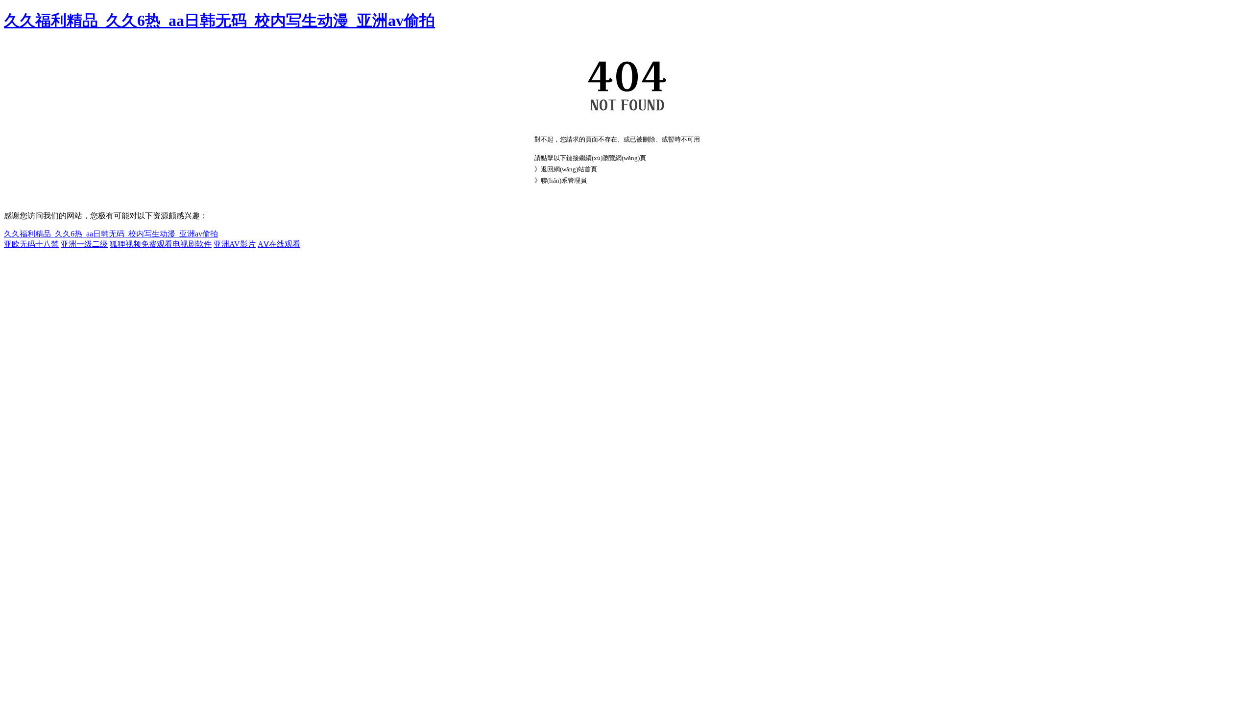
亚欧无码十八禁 (31, 244)
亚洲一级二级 (84, 244)
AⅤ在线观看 (279, 244)
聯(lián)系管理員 (564, 180)
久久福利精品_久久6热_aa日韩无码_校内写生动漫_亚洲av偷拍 (219, 20)
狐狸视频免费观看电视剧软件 (161, 244)
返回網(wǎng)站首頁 (569, 169)
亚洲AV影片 (235, 244)
